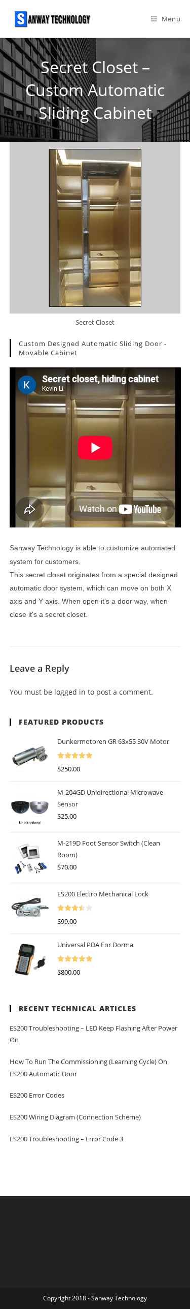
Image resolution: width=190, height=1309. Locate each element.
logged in (70, 692)
